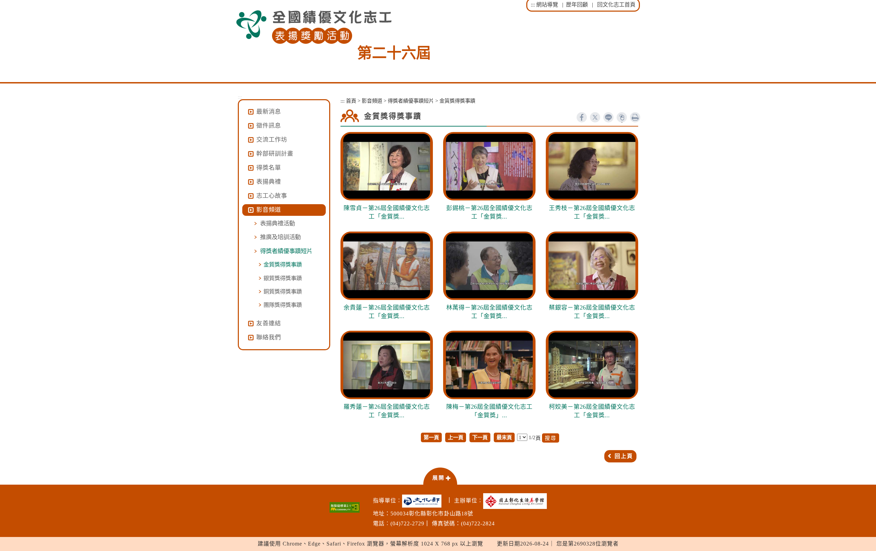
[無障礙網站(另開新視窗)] (344, 507)
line (608, 117)
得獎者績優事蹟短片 (286, 251)
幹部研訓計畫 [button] (274, 153)
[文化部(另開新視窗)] (423, 501)
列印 (635, 117)
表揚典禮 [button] (268, 181)
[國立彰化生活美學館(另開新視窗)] (516, 501)
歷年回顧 (577, 5)
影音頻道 (372, 101)
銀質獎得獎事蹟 (282, 278)
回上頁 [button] (624, 456)
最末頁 (504, 437)
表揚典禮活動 (277, 223)
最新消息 (268, 111)
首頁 (351, 101)
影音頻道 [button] (268, 209)
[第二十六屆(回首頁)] (313, 27)
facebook (582, 117)
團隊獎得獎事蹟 (282, 305)
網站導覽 (547, 5)
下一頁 (480, 437)
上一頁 (455, 437)
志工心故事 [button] (271, 195)
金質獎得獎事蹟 (282, 264)
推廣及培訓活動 (280, 237)
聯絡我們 (268, 337)
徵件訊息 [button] (268, 125)
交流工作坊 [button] (271, 139)
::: (533, 5)
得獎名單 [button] (268, 167)
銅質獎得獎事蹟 (282, 291)
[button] (440, 476)
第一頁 (431, 437)
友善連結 (268, 323)
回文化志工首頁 (616, 5)
